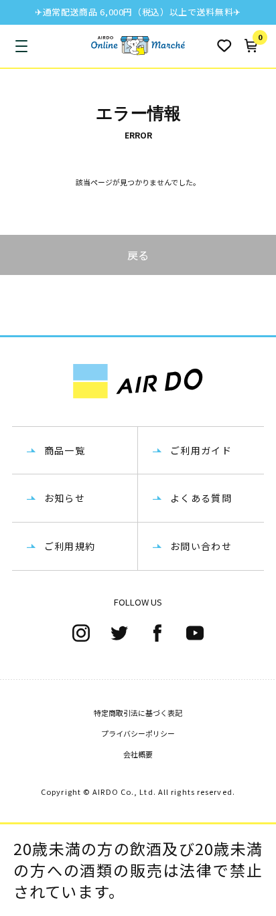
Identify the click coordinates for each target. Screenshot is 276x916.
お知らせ (65, 498)
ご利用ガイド (201, 450)
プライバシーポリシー (138, 733)
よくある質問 (201, 498)
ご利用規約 (70, 546)
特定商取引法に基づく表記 (138, 712)
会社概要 (138, 754)
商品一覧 (65, 450)
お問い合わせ (201, 546)
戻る (138, 255)
